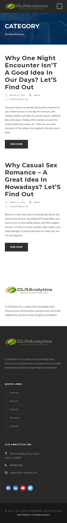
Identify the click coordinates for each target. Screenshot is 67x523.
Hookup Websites (19, 99)
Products (13, 409)
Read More (16, 144)
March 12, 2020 (17, 202)
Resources (14, 417)
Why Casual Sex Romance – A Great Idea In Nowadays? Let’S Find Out (33, 179)
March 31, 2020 (17, 95)
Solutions (14, 392)
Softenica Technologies (33, 514)
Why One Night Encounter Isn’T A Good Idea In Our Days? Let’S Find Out (31, 72)
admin (37, 95)
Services (13, 400)
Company (14, 425)
